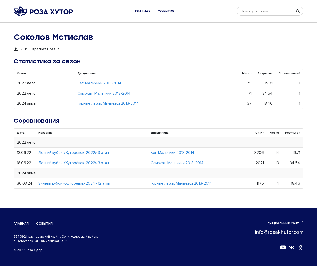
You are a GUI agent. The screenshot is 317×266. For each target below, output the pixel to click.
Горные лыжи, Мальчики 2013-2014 (108, 103)
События (166, 11)
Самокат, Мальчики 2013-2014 (104, 93)
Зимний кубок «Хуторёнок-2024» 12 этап (74, 183)
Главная (142, 11)
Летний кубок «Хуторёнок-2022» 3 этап (73, 152)
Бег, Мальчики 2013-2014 (99, 83)
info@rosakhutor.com (279, 232)
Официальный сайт (282, 223)
